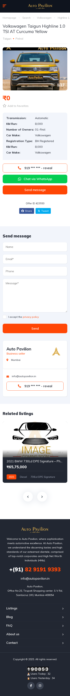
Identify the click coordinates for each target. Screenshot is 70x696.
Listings (11, 608)
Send (35, 328)
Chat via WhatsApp (38, 179)
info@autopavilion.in (35, 578)
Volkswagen (44, 17)
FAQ (9, 625)
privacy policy (31, 316)
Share (28, 211)
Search (26, 17)
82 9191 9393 (35, 569)
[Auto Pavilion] (40, 6)
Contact (12, 643)
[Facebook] (31, 685)
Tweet (45, 211)
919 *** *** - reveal (38, 168)
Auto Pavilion (18, 348)
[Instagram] (40, 685)
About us (12, 634)
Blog (9, 617)
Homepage (9, 17)
